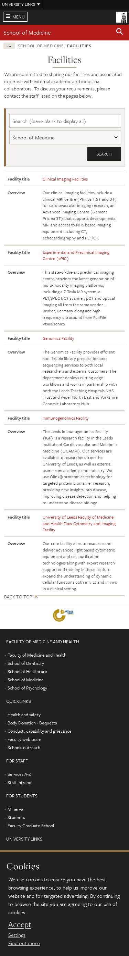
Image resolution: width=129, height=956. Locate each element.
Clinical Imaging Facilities (65, 179)
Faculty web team (24, 739)
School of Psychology (27, 687)
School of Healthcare (27, 671)
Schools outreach (24, 747)
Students (16, 817)
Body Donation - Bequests (32, 722)
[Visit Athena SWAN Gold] (64, 617)
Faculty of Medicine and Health (37, 654)
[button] (120, 32)
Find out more (24, 943)
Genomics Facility (58, 338)
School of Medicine (27, 32)
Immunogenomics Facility (66, 418)
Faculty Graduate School (31, 825)
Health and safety (24, 714)
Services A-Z (19, 774)
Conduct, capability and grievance (40, 731)
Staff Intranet (20, 782)
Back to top (18, 597)
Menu (18, 16)
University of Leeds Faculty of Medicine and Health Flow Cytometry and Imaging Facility (79, 523)
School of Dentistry (26, 663)
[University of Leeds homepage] (121, 16)
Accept (19, 924)
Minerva (15, 809)
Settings (16, 935)
